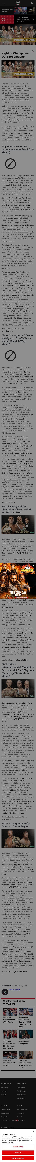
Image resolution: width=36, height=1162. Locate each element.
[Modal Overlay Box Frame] (18, 581)
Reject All (18, 1152)
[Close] (33, 1131)
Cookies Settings (18, 1146)
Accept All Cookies (18, 1158)
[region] (18, 1145)
